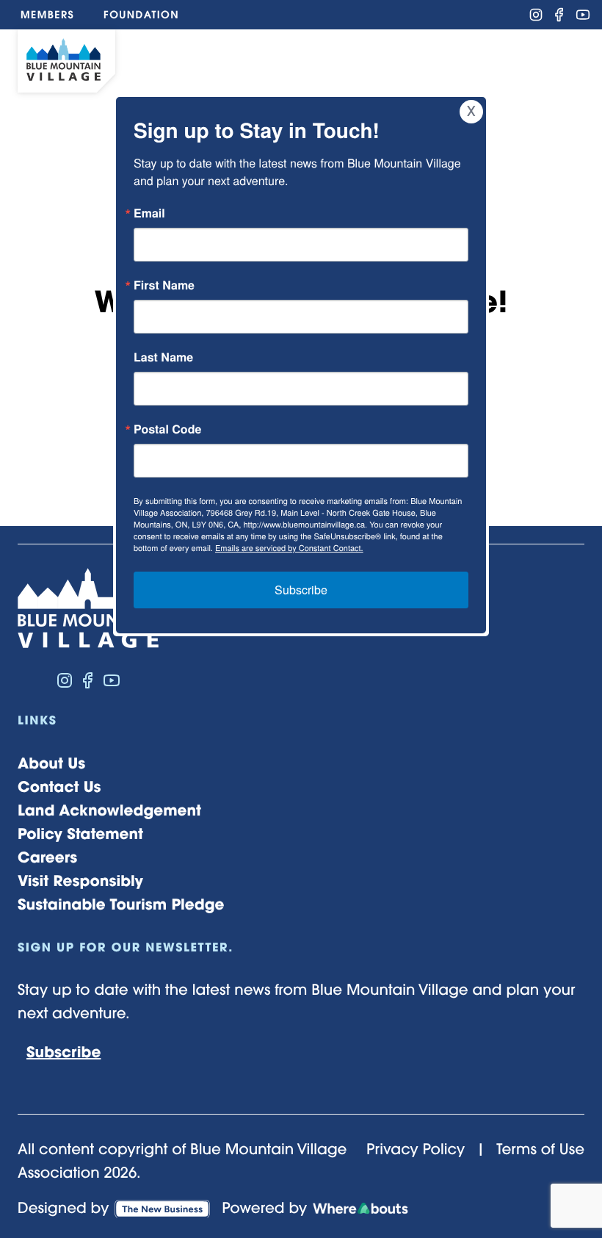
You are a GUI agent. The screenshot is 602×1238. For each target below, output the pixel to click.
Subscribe (301, 589)
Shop (254, 58)
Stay (414, 58)
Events (326, 58)
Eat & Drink (160, 58)
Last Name (163, 357)
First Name (164, 285)
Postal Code (167, 429)
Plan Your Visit (494, 58)
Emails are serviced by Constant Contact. (289, 548)
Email (149, 213)
